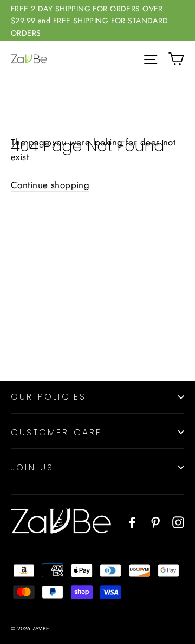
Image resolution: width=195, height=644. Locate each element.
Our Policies (48, 396)
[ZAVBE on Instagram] (178, 521)
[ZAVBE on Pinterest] (155, 521)
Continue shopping (50, 184)
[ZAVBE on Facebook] (132, 521)
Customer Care (56, 432)
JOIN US (32, 467)
